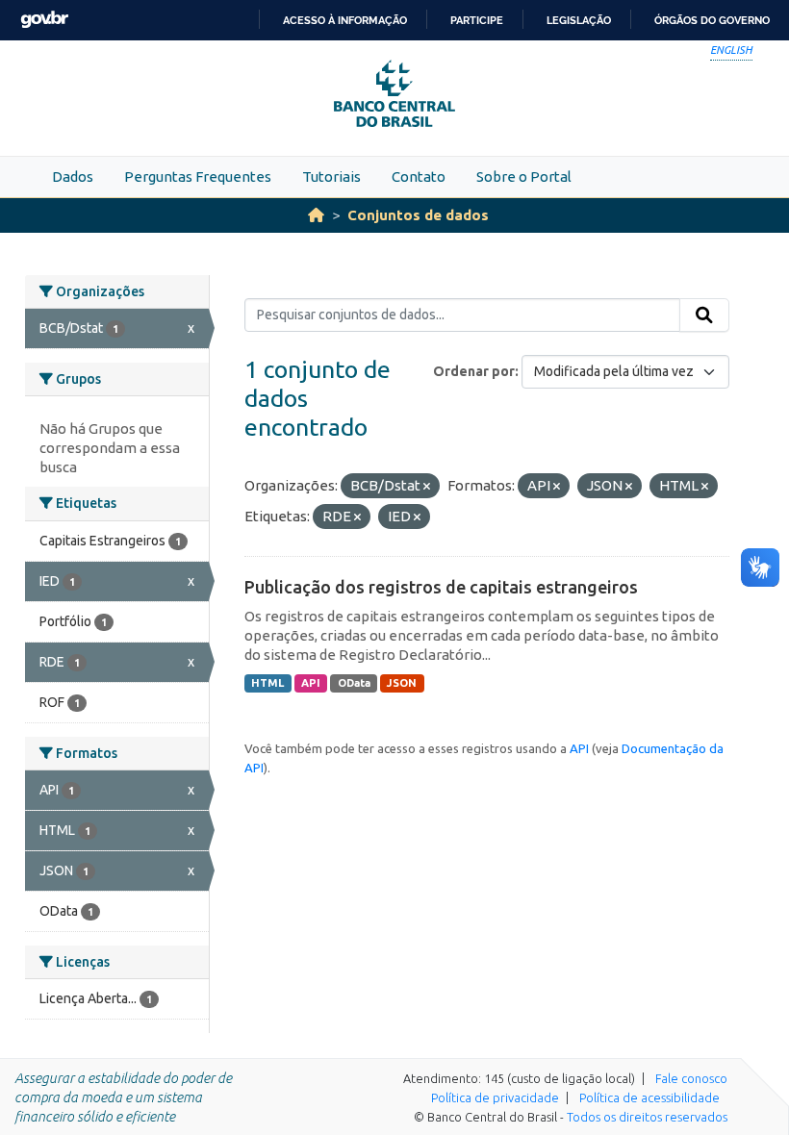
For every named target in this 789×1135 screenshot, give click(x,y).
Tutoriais (331, 176)
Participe (476, 20)
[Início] (316, 215)
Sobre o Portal (524, 176)
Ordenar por (474, 371)
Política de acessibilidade (649, 1097)
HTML (267, 683)
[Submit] (704, 315)
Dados (72, 176)
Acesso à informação (345, 20)
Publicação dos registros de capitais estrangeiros (441, 586)
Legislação (579, 20)
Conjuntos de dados (418, 215)
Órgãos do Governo (712, 20)
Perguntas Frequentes (197, 176)
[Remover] (426, 486)
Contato (418, 176)
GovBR (44, 20)
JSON (402, 683)
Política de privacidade (495, 1097)
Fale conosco (691, 1078)
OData (354, 683)
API (310, 683)
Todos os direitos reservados (647, 1116)
